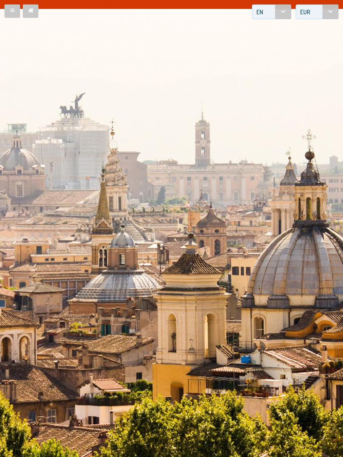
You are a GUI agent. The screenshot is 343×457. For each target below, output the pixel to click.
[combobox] (271, 11)
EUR (305, 12)
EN (259, 12)
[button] (12, 11)
